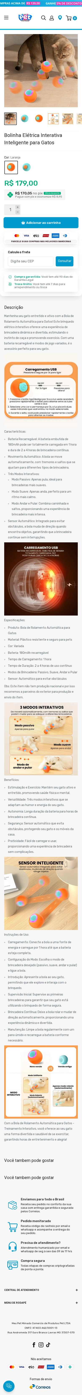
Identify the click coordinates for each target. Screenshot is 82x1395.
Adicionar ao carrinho (43, 223)
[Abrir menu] (6, 17)
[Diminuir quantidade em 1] (17, 212)
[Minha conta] (52, 17)
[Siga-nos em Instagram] (41, 1344)
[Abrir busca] (43, 17)
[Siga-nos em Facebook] (33, 1344)
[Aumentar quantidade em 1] (17, 207)
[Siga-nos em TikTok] (48, 1344)
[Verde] (26, 167)
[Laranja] (11, 167)
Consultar (64, 261)
